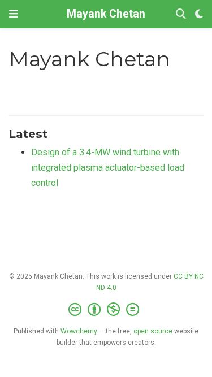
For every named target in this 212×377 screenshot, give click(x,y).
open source (152, 331)
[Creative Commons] (106, 309)
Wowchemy (78, 331)
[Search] (181, 14)
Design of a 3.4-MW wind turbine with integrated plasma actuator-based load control (107, 167)
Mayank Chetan (106, 13)
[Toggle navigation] (13, 13)
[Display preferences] (199, 14)
